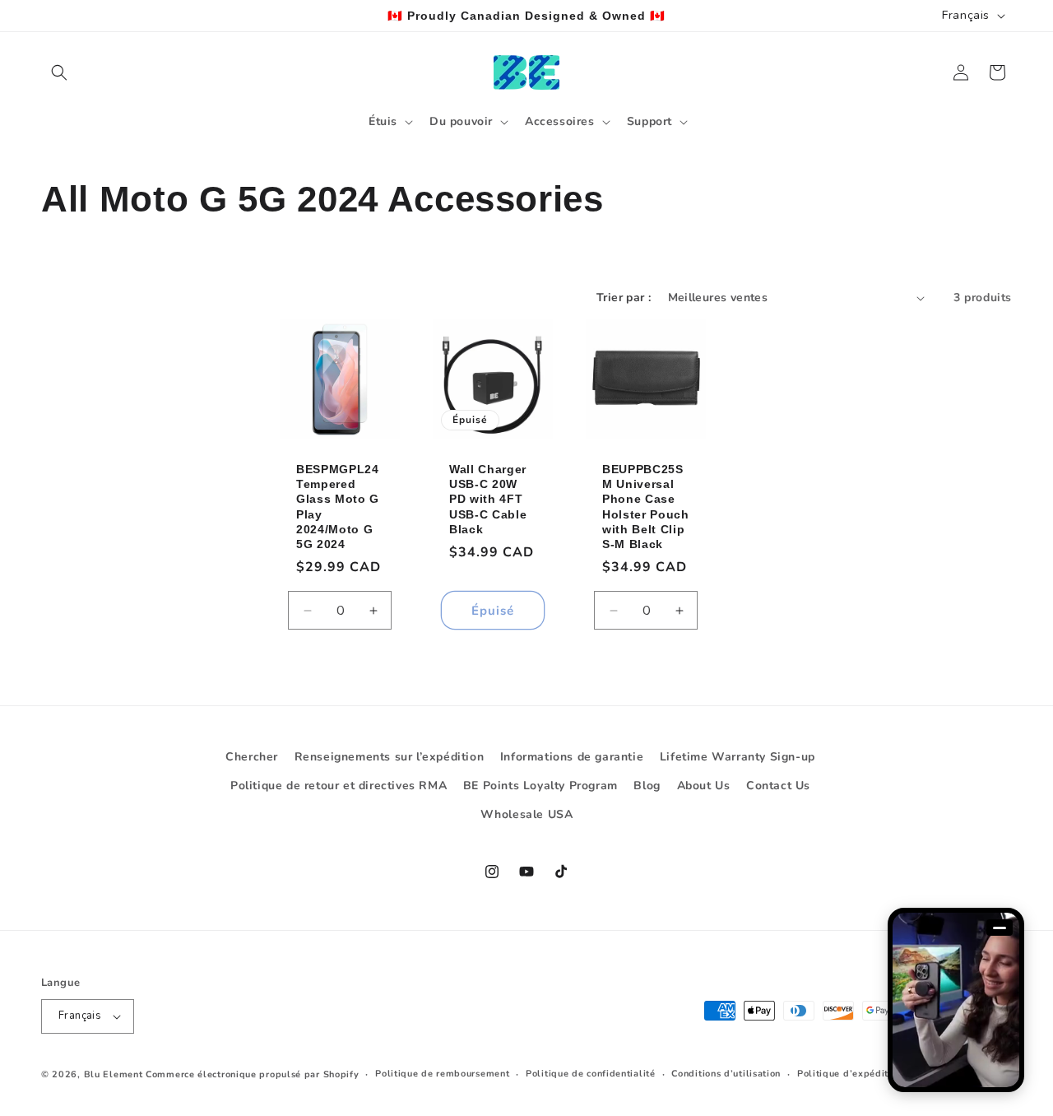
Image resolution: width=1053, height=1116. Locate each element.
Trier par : (623, 297)
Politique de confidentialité (591, 1073)
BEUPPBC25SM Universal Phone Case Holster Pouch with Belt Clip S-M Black (645, 507)
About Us (704, 785)
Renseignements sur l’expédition (390, 757)
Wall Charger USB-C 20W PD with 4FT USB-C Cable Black (487, 499)
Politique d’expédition (849, 1073)
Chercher (251, 757)
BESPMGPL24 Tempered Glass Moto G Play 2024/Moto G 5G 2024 (337, 507)
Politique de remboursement (442, 1073)
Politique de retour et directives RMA (338, 785)
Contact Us (778, 785)
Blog (646, 785)
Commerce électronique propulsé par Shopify (252, 1074)
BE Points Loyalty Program (540, 785)
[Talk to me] (956, 1000)
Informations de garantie (571, 757)
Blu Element (113, 1074)
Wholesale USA (526, 815)
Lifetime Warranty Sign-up (737, 757)
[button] (59, 72)
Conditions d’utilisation (726, 1073)
